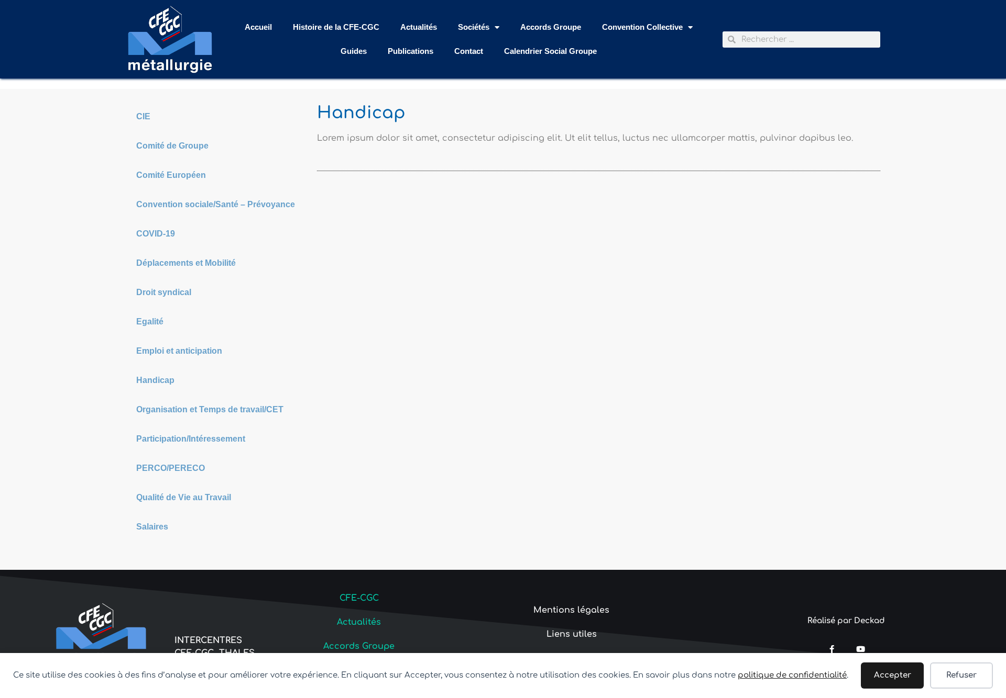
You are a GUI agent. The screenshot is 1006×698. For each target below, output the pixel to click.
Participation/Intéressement (190, 438)
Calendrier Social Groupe (550, 51)
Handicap (155, 380)
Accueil (258, 26)
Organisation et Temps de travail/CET (209, 409)
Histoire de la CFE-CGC (336, 26)
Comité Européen (171, 175)
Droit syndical (163, 292)
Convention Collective (642, 26)
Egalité (149, 321)
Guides (354, 51)
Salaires (152, 526)
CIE (143, 116)
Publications (410, 51)
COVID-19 (155, 233)
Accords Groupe (550, 26)
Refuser (961, 675)
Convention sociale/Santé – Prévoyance (215, 204)
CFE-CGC (359, 598)
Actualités (418, 26)
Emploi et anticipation (179, 350)
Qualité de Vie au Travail (183, 497)
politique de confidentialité (792, 675)
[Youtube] (861, 649)
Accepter (892, 675)
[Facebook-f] (832, 649)
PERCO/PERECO (170, 468)
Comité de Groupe (172, 145)
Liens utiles (571, 634)
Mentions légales (571, 610)
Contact (468, 51)
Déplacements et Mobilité (186, 262)
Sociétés (473, 26)
